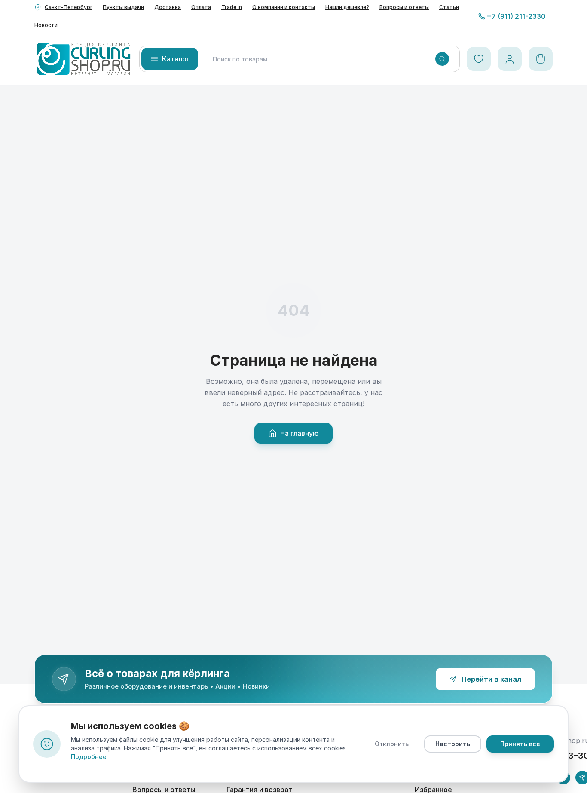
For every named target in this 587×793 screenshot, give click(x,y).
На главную (299, 433)
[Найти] (442, 59)
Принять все (520, 743)
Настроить (452, 743)
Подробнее (89, 756)
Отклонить (392, 743)
